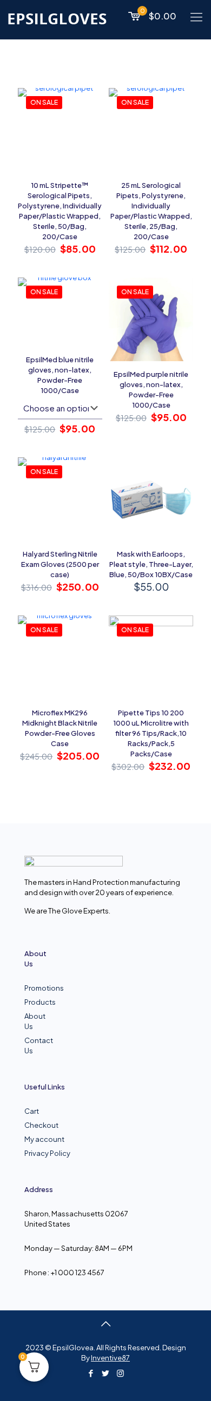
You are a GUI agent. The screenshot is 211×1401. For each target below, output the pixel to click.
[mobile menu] (196, 16)
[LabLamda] (57, 17)
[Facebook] (91, 1373)
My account (44, 1139)
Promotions (32, 988)
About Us (32, 1021)
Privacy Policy (47, 1153)
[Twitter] (105, 1373)
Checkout (41, 1125)
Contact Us (32, 1045)
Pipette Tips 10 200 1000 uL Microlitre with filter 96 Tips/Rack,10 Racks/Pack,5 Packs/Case (151, 733)
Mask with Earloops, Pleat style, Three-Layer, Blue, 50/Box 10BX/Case (151, 564)
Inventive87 (110, 1357)
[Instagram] (120, 1373)
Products (32, 1002)
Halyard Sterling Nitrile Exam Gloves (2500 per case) (60, 564)
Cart (31, 1111)
